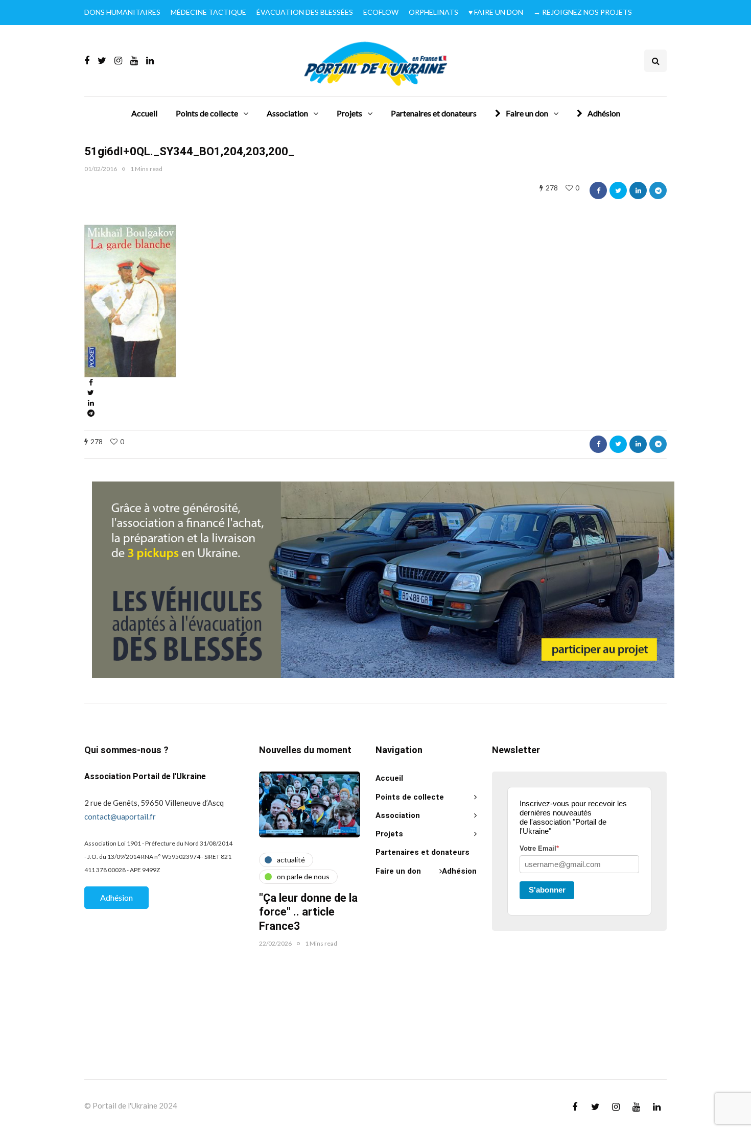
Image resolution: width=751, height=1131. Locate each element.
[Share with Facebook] (598, 190)
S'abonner (547, 889)
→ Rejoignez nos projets (582, 12)
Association (287, 113)
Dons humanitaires (122, 12)
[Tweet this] (618, 190)
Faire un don (527, 113)
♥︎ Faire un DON (495, 12)
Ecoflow (380, 12)
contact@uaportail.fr (120, 816)
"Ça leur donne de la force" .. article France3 (308, 912)
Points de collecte (207, 113)
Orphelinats (433, 12)
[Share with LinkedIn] (638, 190)
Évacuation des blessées (304, 12)
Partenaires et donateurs (434, 113)
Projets (349, 113)
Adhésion (604, 113)
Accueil (144, 113)
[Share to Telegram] (658, 190)
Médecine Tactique (208, 12)
